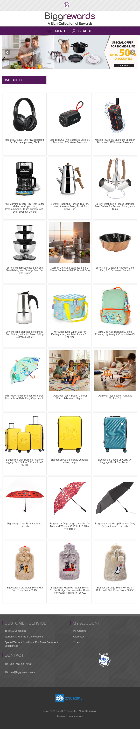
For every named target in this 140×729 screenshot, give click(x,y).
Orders (77, 642)
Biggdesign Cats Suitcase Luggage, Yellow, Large (70, 461)
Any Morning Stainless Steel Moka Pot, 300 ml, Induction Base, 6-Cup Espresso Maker (25, 334)
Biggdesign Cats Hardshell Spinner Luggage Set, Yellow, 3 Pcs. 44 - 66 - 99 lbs (25, 462)
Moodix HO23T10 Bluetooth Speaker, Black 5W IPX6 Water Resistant (70, 141)
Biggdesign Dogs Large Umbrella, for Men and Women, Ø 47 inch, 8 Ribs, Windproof (70, 526)
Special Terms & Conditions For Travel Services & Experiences (31, 644)
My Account (79, 630)
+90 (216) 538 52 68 (21, 664)
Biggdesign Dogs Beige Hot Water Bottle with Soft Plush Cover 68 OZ (115, 589)
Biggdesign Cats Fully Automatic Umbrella (24, 524)
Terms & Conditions (15, 630)
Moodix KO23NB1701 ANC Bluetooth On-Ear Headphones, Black (25, 141)
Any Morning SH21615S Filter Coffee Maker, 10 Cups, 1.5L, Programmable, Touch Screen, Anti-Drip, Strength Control (25, 208)
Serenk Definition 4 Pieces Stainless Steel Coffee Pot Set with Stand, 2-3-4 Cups (115, 206)
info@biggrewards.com (22, 672)
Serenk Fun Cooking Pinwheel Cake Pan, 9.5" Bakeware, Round (115, 269)
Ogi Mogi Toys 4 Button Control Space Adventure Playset (70, 397)
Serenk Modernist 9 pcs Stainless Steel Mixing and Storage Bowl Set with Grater (24, 270)
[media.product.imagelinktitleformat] (24, 114)
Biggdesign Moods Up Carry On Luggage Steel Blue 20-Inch (115, 461)
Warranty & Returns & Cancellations (24, 636)
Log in (135, 5)
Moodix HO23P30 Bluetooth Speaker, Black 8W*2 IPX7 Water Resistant (115, 141)
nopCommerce (76, 716)
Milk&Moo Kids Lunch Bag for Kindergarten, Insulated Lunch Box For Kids (70, 334)
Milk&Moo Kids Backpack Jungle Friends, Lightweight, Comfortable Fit (115, 333)
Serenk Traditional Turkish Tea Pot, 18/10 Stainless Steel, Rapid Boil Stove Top (70, 206)
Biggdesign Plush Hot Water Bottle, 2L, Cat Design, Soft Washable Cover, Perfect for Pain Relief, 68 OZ (70, 590)
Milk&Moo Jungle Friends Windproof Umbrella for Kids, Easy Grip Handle (24, 397)
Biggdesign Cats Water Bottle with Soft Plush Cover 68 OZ (24, 589)
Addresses (79, 636)
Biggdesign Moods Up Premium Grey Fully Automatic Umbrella (115, 524)
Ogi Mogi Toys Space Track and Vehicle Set (115, 397)
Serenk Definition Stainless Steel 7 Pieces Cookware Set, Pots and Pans (70, 269)
